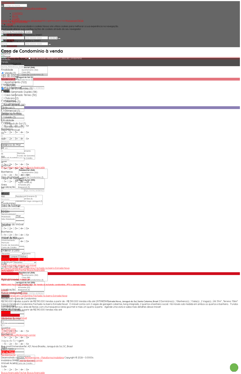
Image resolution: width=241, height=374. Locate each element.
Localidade (7, 120)
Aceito (28, 32)
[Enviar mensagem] (59, 38)
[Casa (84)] (33, 72)
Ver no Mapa (8, 352)
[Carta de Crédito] (26, 158)
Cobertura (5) (12, 101)
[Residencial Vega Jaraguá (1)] (29, 201)
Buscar (5, 193)
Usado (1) (10, 117)
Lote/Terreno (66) (14, 104)
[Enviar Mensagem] (50, 44)
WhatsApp (6, 318)
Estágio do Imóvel (11, 113)
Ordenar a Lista (10, 250)
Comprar (5, 312)
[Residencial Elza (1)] (29, 199)
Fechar (23, 256)
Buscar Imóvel (20, 318)
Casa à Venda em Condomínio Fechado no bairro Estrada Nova (34, 295)
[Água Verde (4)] (30, 182)
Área (4, 184)
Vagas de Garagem (12, 178)
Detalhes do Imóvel (12, 224)
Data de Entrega (10, 205)
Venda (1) (10, 73)
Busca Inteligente (11, 63)
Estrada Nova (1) (14, 126)
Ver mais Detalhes (10, 315)
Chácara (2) (11, 98)
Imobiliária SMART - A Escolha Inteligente (25, 8)
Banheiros (7, 231)
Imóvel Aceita (9, 363)
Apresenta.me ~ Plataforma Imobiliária (44, 357)
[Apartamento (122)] (33, 70)
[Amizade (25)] (30, 185)
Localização (8, 187)
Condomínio (8, 203)
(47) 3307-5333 (8, 329)
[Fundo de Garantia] (26, 156)
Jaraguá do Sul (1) (15, 123)
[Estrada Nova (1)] (24, 80)
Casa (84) (10, 85)
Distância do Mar (11, 144)
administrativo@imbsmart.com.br (18, 335)
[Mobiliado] (8, 217)
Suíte (4, 161)
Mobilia (5, 211)
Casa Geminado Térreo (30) (20, 95)
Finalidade (7, 69)
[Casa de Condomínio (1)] (33, 74)
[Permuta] (26, 153)
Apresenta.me (8, 354)
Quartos (5, 327)
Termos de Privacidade (12, 32)
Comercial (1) (12, 110)
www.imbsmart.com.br (31, 360)
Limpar (14, 256)
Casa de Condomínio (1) (18, 88)
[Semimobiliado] (8, 214)
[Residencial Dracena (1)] (29, 196)
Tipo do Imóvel (10, 76)
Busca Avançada (10, 259)
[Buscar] (2, 6)
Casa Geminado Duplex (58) (20, 91)
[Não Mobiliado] (8, 219)
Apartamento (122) (15, 82)
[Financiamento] (26, 151)
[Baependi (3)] (30, 187)
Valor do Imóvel (10, 130)
